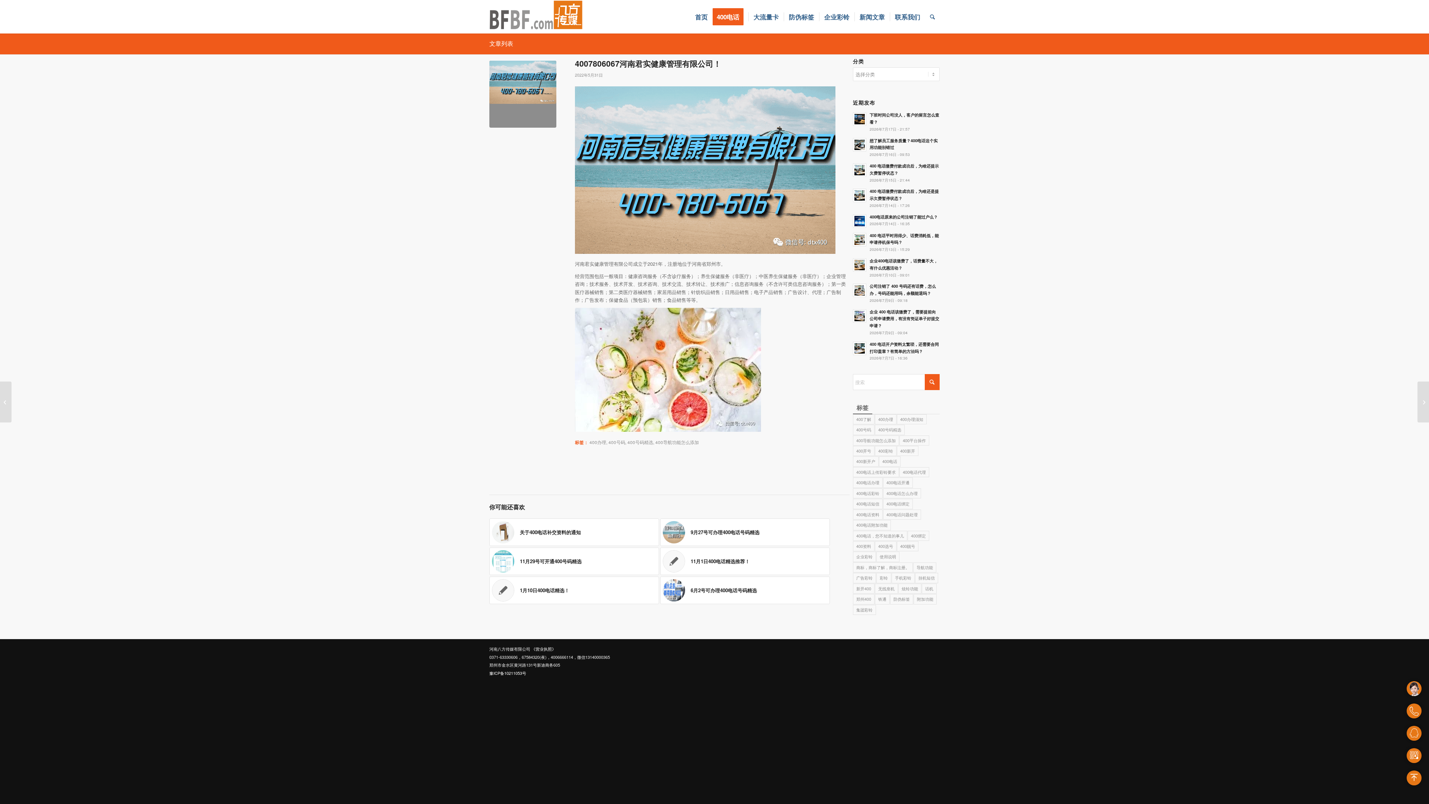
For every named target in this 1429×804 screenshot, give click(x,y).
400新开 (907, 451)
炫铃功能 (910, 588)
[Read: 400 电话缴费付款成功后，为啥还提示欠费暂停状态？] (859, 170)
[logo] (536, 17)
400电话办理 (867, 482)
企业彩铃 (864, 556)
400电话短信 (867, 504)
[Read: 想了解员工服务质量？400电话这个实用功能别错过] (859, 144)
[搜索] (932, 17)
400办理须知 (911, 419)
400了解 (863, 419)
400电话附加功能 (872, 525)
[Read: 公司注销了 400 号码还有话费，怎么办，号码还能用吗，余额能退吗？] (859, 290)
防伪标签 (901, 599)
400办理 (597, 442)
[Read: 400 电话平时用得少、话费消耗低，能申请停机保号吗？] (859, 239)
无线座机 (886, 588)
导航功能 (925, 567)
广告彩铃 (864, 578)
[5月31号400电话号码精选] (6, 402)
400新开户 (865, 461)
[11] (522, 94)
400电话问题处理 (902, 514)
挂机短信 (926, 578)
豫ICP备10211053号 (507, 673)
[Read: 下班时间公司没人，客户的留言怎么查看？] (859, 119)
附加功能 (925, 599)
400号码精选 (640, 442)
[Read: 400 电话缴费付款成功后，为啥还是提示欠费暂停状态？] (859, 195)
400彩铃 (885, 451)
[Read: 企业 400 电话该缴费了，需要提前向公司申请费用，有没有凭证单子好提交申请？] (859, 316)
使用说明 (888, 556)
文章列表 (501, 43)
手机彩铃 (903, 578)
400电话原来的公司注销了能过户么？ (904, 217)
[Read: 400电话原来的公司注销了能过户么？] (859, 221)
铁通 (882, 599)
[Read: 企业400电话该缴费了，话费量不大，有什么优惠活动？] (859, 265)
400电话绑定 (897, 504)
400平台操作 (914, 440)
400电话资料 (867, 514)
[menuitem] (701, 17)
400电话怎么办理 (902, 493)
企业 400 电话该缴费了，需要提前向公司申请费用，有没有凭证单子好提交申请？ (904, 319)
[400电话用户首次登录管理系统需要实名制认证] (1423, 402)
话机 (929, 588)
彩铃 (884, 578)
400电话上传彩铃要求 (876, 472)
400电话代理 (914, 472)
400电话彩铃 (867, 493)
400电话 (889, 461)
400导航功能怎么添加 (677, 442)
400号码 (616, 442)
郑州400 (863, 599)
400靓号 (907, 546)
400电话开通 (897, 482)
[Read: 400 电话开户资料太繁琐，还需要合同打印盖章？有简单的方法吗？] (859, 348)
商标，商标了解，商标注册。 (882, 567)
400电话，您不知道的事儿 (880, 536)
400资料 (863, 546)
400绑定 (918, 536)
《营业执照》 (543, 649)
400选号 (885, 546)
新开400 (863, 588)
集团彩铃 (864, 610)
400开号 (863, 451)
